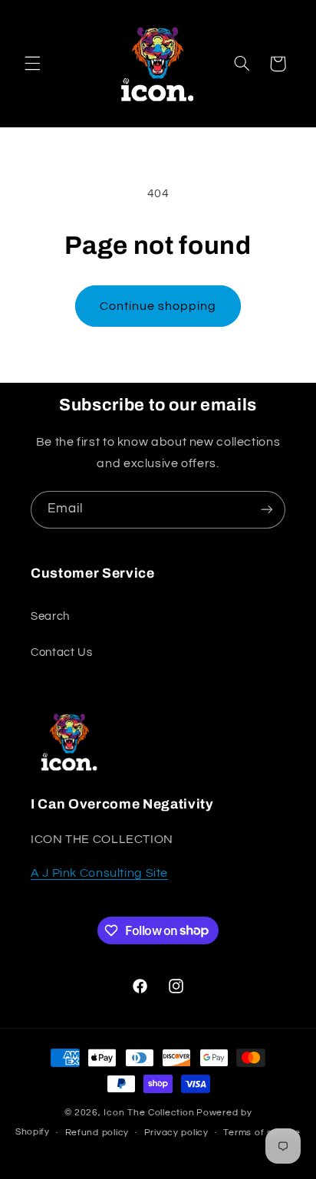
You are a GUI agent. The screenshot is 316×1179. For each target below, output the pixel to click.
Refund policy (97, 1132)
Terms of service (262, 1132)
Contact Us (61, 652)
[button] (32, 63)
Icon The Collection (149, 1112)
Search (50, 616)
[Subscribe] (267, 510)
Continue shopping (158, 306)
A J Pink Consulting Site (99, 873)
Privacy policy (176, 1132)
